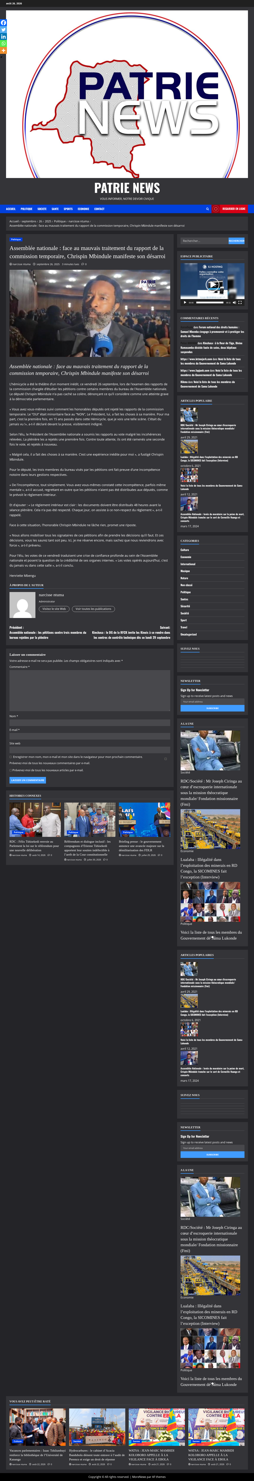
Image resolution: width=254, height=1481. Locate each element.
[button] (212, 285)
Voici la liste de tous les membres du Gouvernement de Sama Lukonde (211, 361)
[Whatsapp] (3, 43)
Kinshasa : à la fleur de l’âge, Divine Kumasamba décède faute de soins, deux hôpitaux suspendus (211, 347)
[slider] (209, 302)
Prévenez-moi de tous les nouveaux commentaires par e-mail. (50, 763)
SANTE (55, 209)
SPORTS (68, 209)
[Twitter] (3, 29)
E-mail (15, 730)
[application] (212, 284)
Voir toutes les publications (93, 609)
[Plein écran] (240, 302)
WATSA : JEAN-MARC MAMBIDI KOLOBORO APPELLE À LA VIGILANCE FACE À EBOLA (151, 1455)
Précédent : (48, 632)
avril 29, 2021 (189, 437)
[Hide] (1, 57)
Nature (184, 578)
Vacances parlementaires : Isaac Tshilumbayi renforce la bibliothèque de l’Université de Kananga (38, 1455)
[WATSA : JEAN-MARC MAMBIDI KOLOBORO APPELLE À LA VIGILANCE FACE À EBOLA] (157, 1427)
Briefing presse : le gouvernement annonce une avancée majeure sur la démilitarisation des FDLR (141, 846)
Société (185, 613)
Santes (184, 599)
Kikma (184, 382)
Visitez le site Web (54, 609)
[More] (3, 50)
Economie (186, 557)
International (188, 564)
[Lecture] (185, 302)
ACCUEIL (11, 209)
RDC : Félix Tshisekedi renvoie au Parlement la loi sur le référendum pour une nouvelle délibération (34, 846)
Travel (184, 627)
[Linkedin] (3, 36)
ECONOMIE (83, 209)
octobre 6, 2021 (191, 466)
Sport (184, 620)
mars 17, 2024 (190, 526)
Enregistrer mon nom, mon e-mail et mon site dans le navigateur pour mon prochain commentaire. (78, 757)
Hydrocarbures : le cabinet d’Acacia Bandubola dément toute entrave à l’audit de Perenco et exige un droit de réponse (97, 1455)
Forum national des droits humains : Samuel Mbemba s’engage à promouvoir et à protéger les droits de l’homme (212, 331)
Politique (16, 239)
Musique (185, 571)
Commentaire (20, 667)
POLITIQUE (26, 209)
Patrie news (127, 187)
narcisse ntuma (22, 264)
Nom (14, 716)
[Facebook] (3, 22)
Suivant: (131, 632)
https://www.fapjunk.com (195, 370)
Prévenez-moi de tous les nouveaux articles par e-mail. (47, 770)
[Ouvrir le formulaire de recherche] (207, 209)
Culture (185, 550)
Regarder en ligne (234, 209)
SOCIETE (41, 209)
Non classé (186, 585)
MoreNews (139, 1477)
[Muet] (234, 302)
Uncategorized (189, 634)
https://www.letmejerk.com (196, 359)
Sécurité (185, 606)
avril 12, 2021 (189, 494)
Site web (15, 743)
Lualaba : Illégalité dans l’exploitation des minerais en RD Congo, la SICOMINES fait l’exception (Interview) (209, 458)
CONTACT (99, 209)
